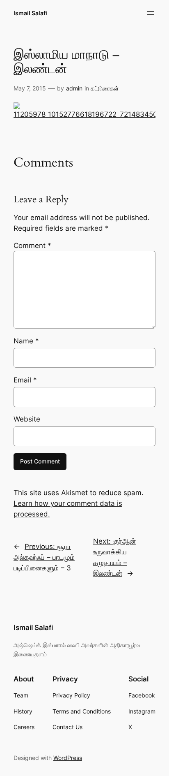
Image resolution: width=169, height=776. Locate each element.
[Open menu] (150, 13)
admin (74, 88)
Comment (32, 245)
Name (26, 341)
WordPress (67, 757)
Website (27, 419)
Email (25, 380)
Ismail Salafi (30, 12)
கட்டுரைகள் (105, 88)
